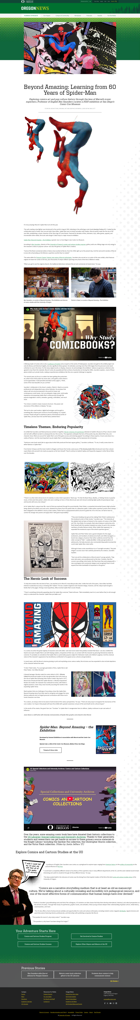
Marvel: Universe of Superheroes (74, 432)
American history (111, 865)
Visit (105, 1)
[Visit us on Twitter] (107, 1003)
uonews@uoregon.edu (110, 999)
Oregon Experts (48, 994)
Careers (86, 1012)
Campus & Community (62, 16)
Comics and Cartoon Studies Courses (38, 944)
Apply (101, 1)
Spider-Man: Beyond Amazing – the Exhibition (37, 240)
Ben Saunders (36, 244)
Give (109, 1)
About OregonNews (71, 999)
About (91, 1012)
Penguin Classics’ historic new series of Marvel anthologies (54, 258)
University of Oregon (64, 1015)
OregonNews (70, 992)
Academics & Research (31, 16)
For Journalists (48, 997)
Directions (24, 999)
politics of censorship (126, 865)
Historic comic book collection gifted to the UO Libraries (70, 974)
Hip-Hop (60, 867)
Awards (100, 16)
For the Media (112, 16)
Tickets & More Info (50, 750)
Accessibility (71, 1012)
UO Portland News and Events (74, 1004)
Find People (97, 1012)
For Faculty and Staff (49, 999)
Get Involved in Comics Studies (91, 936)
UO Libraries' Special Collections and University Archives (57, 837)
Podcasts (89, 16)
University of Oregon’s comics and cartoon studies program (68, 244)
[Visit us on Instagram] (113, 1003)
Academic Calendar (26, 1002)
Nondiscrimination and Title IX (58, 1012)
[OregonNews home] (35, 8)
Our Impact (46, 16)
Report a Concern (44, 1012)
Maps (22, 997)
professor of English (54, 364)
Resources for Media (50, 992)
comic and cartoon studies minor (122, 877)
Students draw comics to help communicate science (102, 974)
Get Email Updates (71, 997)
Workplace (78, 16)
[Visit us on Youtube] (110, 1003)
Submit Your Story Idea (72, 994)
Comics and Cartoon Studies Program (38, 936)
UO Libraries (24, 1004)
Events (23, 994)
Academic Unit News (71, 1002)
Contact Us (47, 1002)
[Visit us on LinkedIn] (116, 1003)
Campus (23, 992)
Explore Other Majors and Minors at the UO (91, 944)
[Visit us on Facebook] (105, 1003)
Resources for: (84, 1)
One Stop (96, 1)
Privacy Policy (79, 1012)
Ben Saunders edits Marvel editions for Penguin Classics (37, 974)
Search (113, 1)
